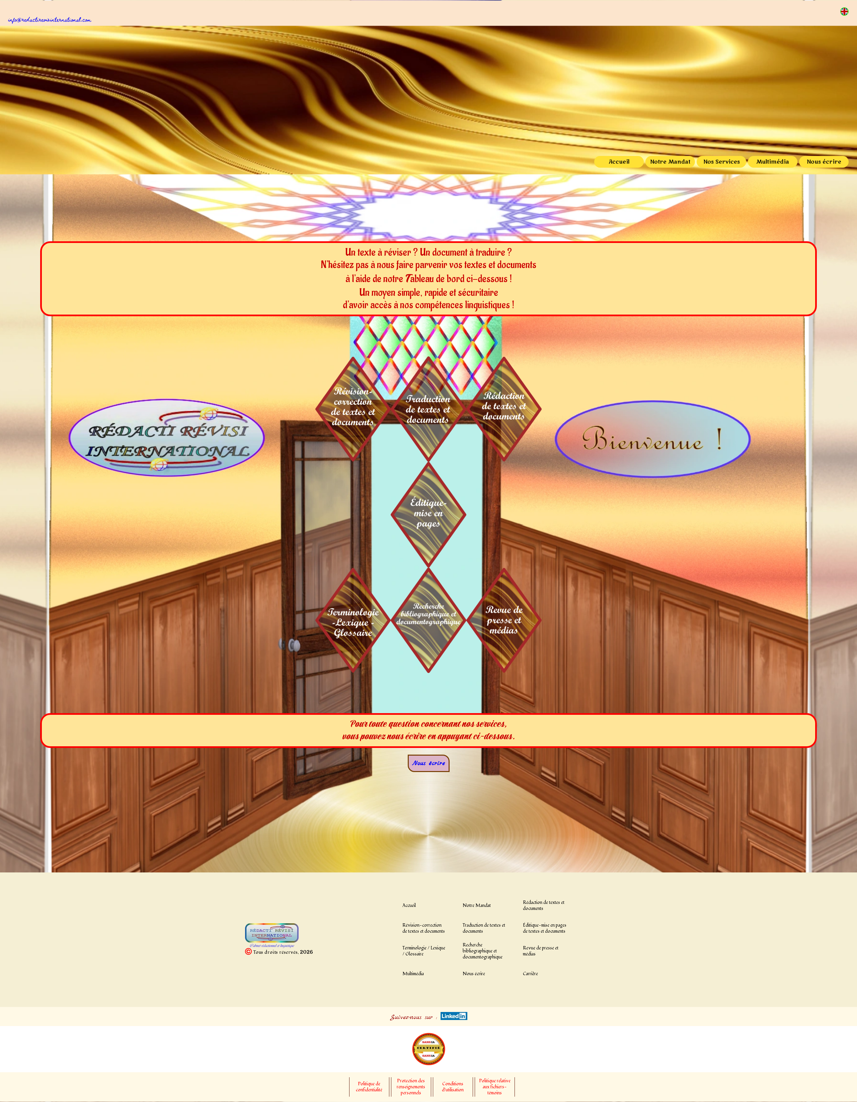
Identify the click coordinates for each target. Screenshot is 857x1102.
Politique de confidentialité (369, 1087)
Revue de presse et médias (540, 951)
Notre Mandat (670, 162)
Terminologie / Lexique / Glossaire (423, 951)
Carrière (530, 974)
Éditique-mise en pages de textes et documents (544, 928)
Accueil (619, 162)
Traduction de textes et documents (484, 928)
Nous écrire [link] (428, 763)
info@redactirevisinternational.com (49, 19)
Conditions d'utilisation (453, 1087)
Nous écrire (824, 162)
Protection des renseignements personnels (411, 1087)
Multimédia (772, 162)
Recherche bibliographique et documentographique (482, 951)
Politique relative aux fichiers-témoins (495, 1087)
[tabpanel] (432, 19)
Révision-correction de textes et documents (423, 928)
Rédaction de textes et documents (543, 906)
